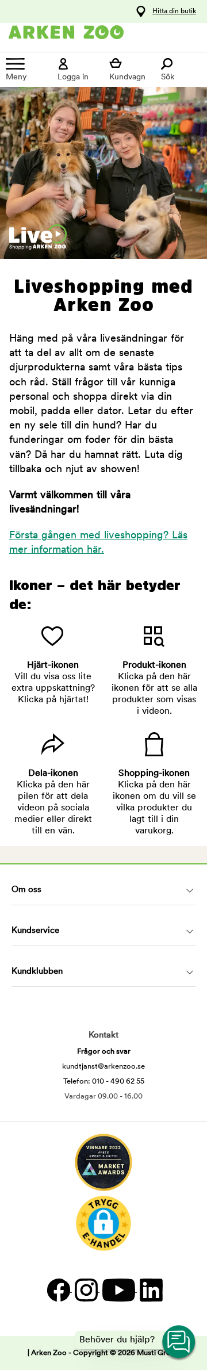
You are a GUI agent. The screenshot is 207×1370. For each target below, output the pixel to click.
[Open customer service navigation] (179, 1342)
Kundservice (35, 931)
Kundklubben (37, 971)
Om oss (26, 890)
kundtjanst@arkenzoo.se (103, 1066)
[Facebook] (58, 1290)
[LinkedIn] (150, 1290)
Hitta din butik (174, 11)
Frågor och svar (104, 1051)
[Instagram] (85, 1290)
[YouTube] (118, 1290)
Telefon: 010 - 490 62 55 (103, 1081)
